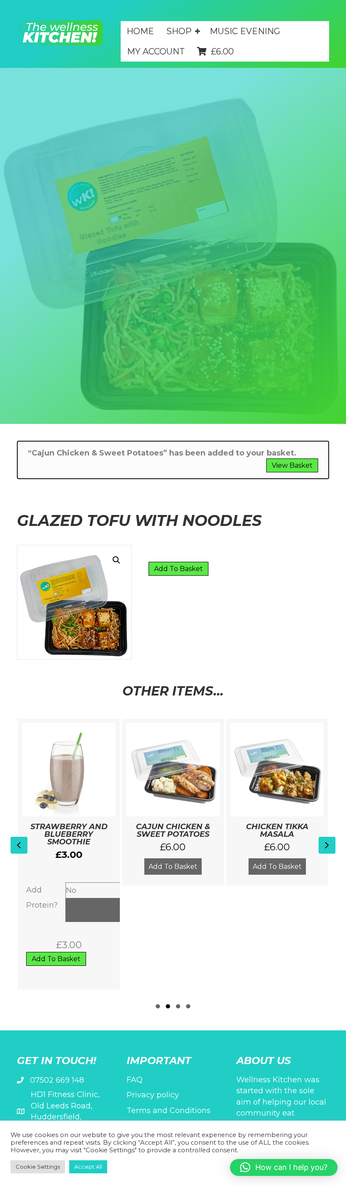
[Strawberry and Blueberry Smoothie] (69, 854)
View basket (292, 465)
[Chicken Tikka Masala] (277, 802)
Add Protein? (42, 897)
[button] (246, 48)
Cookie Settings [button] (38, 1166)
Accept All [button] (88, 1166)
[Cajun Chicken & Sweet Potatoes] (173, 802)
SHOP (179, 31)
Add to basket (178, 569)
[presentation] (19, 845)
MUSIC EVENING (245, 31)
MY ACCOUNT (156, 51)
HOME (140, 31)
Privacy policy (153, 1095)
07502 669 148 (57, 1080)
